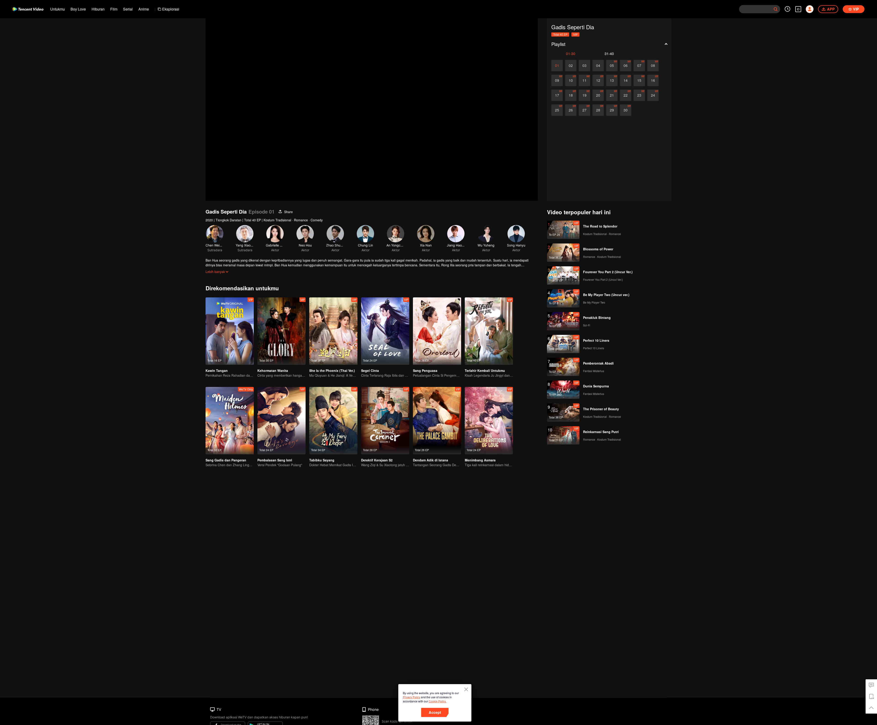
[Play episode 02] (570, 65)
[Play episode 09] (557, 80)
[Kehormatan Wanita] (281, 331)
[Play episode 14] (625, 80)
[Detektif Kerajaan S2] (385, 420)
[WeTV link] (28, 9)
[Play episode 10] (570, 80)
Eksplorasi (170, 9)
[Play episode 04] (598, 65)
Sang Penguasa (425, 370)
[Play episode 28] (598, 110)
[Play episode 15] (639, 80)
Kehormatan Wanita (272, 370)
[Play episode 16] (653, 80)
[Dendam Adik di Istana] (437, 420)
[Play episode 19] (584, 95)
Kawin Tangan (217, 370)
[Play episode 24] (653, 95)
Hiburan (98, 9)
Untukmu (57, 9)
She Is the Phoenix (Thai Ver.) (332, 370)
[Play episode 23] (639, 95)
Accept (435, 712)
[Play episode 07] (639, 65)
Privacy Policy (411, 697)
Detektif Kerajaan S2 (377, 460)
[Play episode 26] (570, 110)
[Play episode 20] (598, 95)
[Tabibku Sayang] (333, 420)
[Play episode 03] (584, 65)
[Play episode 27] (584, 110)
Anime (143, 9)
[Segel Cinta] (385, 331)
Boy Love (78, 9)
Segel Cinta (370, 370)
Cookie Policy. (437, 701)
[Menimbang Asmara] (489, 420)
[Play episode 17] (557, 95)
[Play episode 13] (612, 80)
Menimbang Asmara (480, 460)
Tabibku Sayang (321, 460)
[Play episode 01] (557, 65)
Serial (128, 9)
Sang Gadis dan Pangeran (226, 460)
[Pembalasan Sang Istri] (281, 420)
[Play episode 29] (612, 110)
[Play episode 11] (584, 80)
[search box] (775, 9)
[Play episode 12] (598, 80)
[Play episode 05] (612, 65)
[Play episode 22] (625, 95)
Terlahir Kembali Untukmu (485, 370)
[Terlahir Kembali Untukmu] (489, 331)
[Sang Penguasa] (437, 331)
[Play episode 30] (625, 110)
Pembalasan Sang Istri (274, 460)
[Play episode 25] (557, 110)
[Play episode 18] (570, 95)
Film (113, 9)
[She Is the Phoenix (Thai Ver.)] (333, 331)
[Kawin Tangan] (230, 331)
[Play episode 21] (612, 95)
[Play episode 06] (625, 65)
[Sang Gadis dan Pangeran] (230, 420)
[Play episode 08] (653, 65)
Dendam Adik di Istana (430, 460)
